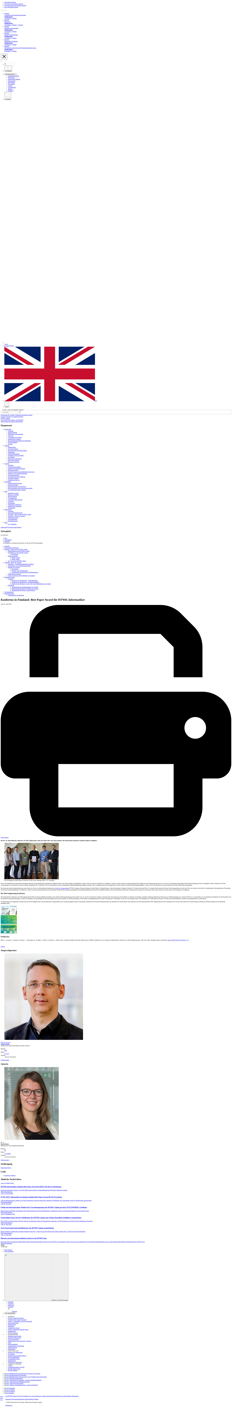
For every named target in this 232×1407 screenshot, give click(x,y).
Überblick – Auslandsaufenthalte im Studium (21, 564)
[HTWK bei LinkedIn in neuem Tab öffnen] (9, 1390)
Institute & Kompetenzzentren (16, 468)
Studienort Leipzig (13, 493)
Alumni (10, 86)
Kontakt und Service (14, 480)
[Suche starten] (20, 412)
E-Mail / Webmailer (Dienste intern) (18, 1329)
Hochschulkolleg (13, 1344)
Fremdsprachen (12, 498)
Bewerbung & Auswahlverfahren (17, 450)
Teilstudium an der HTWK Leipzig (18, 552)
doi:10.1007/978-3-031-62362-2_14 (178, 940)
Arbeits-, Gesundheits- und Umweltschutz (20, 1321)
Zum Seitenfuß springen (11, 7)
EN (96, 401)
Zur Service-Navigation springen (13, 4)
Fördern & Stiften (13, 485)
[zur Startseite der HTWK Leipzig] (12, 420)
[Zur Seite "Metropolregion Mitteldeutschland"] (17, 1382)
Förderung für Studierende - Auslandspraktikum (25, 582)
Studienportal (12, 1360)
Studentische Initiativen (14, 504)
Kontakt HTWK (9, 346)
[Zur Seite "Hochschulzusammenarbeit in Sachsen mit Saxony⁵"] (14, 1383)
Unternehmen (12, 87)
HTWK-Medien (12, 442)
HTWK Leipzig (5, 418)
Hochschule (7, 429)
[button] (8, 69)
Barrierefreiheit (29, 1399)
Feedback (11, 90)
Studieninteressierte (13, 76)
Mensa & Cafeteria (13, 495)
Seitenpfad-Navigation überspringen (11, 527)
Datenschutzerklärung (18, 1399)
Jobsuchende (11, 81)
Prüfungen (11, 1326)
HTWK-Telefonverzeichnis (16, 1318)
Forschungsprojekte (13, 475)
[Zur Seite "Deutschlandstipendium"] (13, 1378)
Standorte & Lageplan (14, 439)
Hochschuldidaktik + (14, 1357)
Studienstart (11, 452)
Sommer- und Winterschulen (20, 570)
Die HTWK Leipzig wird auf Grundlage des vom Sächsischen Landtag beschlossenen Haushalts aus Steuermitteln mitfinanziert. (42, 1396)
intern (6, 522)
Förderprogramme (13, 470)
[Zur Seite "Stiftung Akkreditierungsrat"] (21, 1385)
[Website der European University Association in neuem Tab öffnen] (22, 1373)
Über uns (10, 436)
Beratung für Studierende (15, 1352)
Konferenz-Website (9, 1175)
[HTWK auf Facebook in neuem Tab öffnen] (9, 1391)
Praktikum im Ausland (14, 574)
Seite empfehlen (9, 1251)
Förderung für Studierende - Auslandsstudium (25, 580)
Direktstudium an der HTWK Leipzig (19, 551)
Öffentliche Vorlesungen (15, 1362)
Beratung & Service (13, 462)
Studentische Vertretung (15, 506)
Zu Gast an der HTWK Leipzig (17, 561)
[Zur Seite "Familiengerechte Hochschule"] (15, 1375)
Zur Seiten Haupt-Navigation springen (15, 5)
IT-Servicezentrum (13, 1339)
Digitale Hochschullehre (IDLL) (17, 1356)
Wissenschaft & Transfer (15, 483)
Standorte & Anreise (14, 1328)
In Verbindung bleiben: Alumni (17, 490)
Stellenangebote (12, 432)
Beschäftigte (11, 82)
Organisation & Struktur (15, 437)
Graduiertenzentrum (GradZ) (16, 1367)
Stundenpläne (12, 1324)
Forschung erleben (13, 478)
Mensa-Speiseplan (13, 1323)
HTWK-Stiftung (12, 1370)
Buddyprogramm (13, 556)
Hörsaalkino (11, 503)
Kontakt (10, 444)
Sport (9, 1342)
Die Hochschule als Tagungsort (17, 486)
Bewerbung (15, 554)
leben (5, 491)
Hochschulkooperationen (15, 513)
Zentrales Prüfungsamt (14, 1338)
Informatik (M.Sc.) (6, 1168)
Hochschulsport (12, 496)
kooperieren (7, 481)
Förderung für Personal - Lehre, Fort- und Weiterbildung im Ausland (31, 584)
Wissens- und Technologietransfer (17, 473)
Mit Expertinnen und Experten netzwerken (20, 488)
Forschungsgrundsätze (14, 467)
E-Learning (11, 1354)
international (7, 509)
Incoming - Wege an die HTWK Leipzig (19, 514)
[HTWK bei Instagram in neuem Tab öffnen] (9, 1388)
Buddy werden (16, 557)
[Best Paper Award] (31, 879)
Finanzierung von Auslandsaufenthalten (19, 566)
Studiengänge (12, 447)
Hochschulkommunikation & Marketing (19, 441)
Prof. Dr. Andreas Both (62, 888)
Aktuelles (10, 431)
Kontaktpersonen (13, 521)
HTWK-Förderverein (14, 1369)
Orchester (11, 501)
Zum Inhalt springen (10, 2)
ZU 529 (6, 1053)
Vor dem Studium (13, 449)
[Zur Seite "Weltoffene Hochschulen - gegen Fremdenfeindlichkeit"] (23, 1380)
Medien (10, 89)
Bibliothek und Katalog (14, 1336)
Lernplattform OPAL (14, 1359)
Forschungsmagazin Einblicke (16, 477)
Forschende (11, 84)
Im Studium (11, 457)
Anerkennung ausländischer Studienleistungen (25, 572)
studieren (7, 445)
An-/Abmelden (12, 524)
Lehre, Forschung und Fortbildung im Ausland (21, 575)
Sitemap (36, 1399)
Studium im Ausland (14, 567)
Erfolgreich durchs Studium (16, 455)
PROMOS (11, 585)
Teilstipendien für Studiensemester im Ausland (25, 587)
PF (5, 1150)
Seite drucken (8, 1250)
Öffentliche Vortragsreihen (15, 434)
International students (14, 79)
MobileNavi (8, 1405)
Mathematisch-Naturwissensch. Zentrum (19, 1341)
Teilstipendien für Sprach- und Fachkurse (23, 590)
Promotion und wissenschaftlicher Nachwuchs (21, 472)
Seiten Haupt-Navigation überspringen (12, 421)
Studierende (11, 77)
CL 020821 (7, 1153)
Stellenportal (11, 508)
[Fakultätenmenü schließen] (4, 56)
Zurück (3, 946)
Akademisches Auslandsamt (16, 595)
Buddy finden (15, 559)
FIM (5, 1050)
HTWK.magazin (13, 1333)
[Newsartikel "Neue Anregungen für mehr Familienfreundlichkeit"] (25, 1377)
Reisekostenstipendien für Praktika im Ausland (25, 589)
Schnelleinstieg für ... (10, 74)
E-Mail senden (5, 1060)
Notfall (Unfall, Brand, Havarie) (17, 1320)
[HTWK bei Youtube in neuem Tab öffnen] (9, 1393)
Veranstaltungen (12, 519)
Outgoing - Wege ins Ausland (16, 516)
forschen (6, 463)
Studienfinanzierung (13, 454)
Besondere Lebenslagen (15, 459)
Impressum (8, 1399)
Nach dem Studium (13, 460)
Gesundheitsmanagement (15, 499)
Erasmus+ (11, 579)
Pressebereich (12, 1331)
